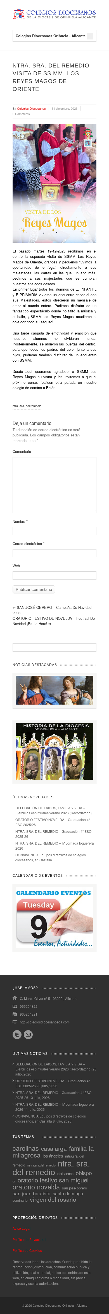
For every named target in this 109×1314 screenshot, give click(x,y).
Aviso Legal (21, 1228)
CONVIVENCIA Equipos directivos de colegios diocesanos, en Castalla (50, 857)
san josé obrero (74, 1188)
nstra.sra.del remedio (41, 1165)
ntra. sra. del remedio (27, 405)
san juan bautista (32, 1193)
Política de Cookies (27, 1250)
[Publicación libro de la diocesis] (54, 778)
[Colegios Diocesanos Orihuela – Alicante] (54, 18)
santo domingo (68, 1193)
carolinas (26, 1148)
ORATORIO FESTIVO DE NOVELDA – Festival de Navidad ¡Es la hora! (54, 621)
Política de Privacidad (29, 1239)
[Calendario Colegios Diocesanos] (54, 946)
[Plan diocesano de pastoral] (54, 703)
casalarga (54, 1148)
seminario (20, 1200)
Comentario (22, 451)
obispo (84, 1173)
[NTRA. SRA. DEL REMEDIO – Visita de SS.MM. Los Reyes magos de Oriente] (54, 183)
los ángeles (53, 1156)
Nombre (20, 521)
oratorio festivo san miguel (53, 1179)
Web (16, 565)
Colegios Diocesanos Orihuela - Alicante (60, 1305)
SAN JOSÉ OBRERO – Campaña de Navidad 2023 (52, 610)
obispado (65, 1173)
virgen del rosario (53, 1199)
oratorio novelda (36, 1186)
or (14, 1181)
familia (78, 1148)
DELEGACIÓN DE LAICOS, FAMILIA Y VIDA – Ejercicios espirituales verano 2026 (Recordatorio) (53, 810)
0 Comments (21, 113)
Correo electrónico (28, 543)
